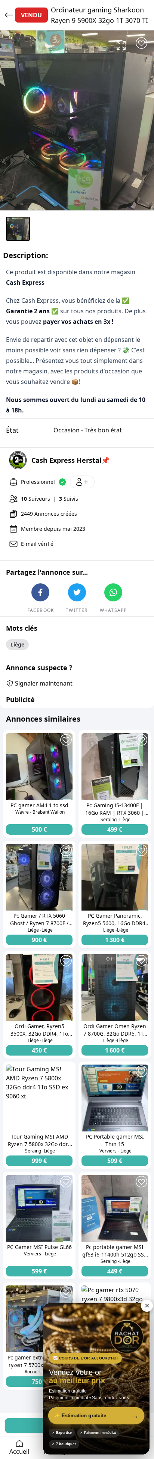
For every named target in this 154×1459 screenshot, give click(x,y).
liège (17, 644)
